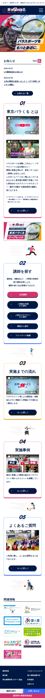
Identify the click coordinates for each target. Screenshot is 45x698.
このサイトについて (35, 671)
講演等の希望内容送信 (22, 696)
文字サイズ (14, 3)
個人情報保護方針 (33, 675)
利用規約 (30, 679)
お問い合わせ (33, 691)
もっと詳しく (23, 211)
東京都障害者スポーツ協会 (12, 679)
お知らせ (30, 684)
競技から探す (23, 326)
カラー (5, 3)
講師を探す (11, 691)
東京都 (4, 675)
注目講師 (23, 295)
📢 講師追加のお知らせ (13, 72)
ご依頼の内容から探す (23, 305)
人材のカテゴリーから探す (23, 316)
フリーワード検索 (23, 335)
